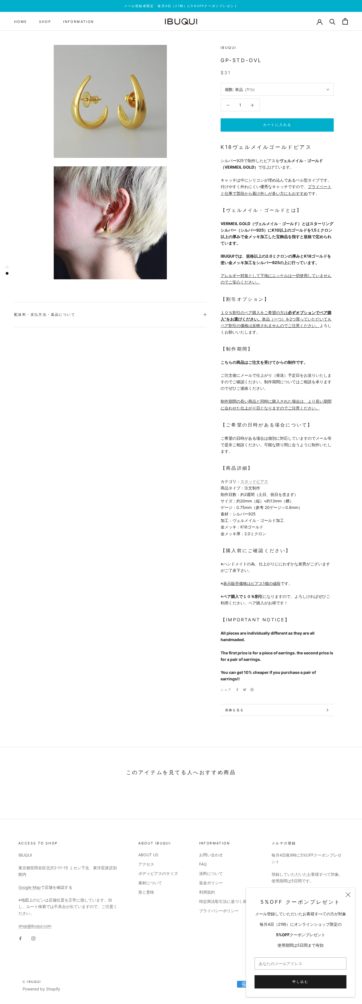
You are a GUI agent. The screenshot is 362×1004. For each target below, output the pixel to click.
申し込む (300, 981)
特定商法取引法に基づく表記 (225, 901)
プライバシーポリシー (219, 910)
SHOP (45, 21)
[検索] (332, 21)
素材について (150, 882)
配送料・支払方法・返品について (44, 314)
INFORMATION (78, 21)
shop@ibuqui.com (34, 926)
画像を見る (234, 710)
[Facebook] (237, 689)
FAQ (203, 864)
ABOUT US (148, 854)
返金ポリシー (211, 882)
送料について (211, 873)
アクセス (146, 864)
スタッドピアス (254, 481)
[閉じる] (348, 894)
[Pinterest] (252, 689)
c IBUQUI (32, 982)
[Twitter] (244, 689)
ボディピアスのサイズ (158, 873)
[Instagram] (33, 938)
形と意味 (146, 892)
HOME (20, 21)
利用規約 (207, 892)
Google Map (29, 887)
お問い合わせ (211, 854)
